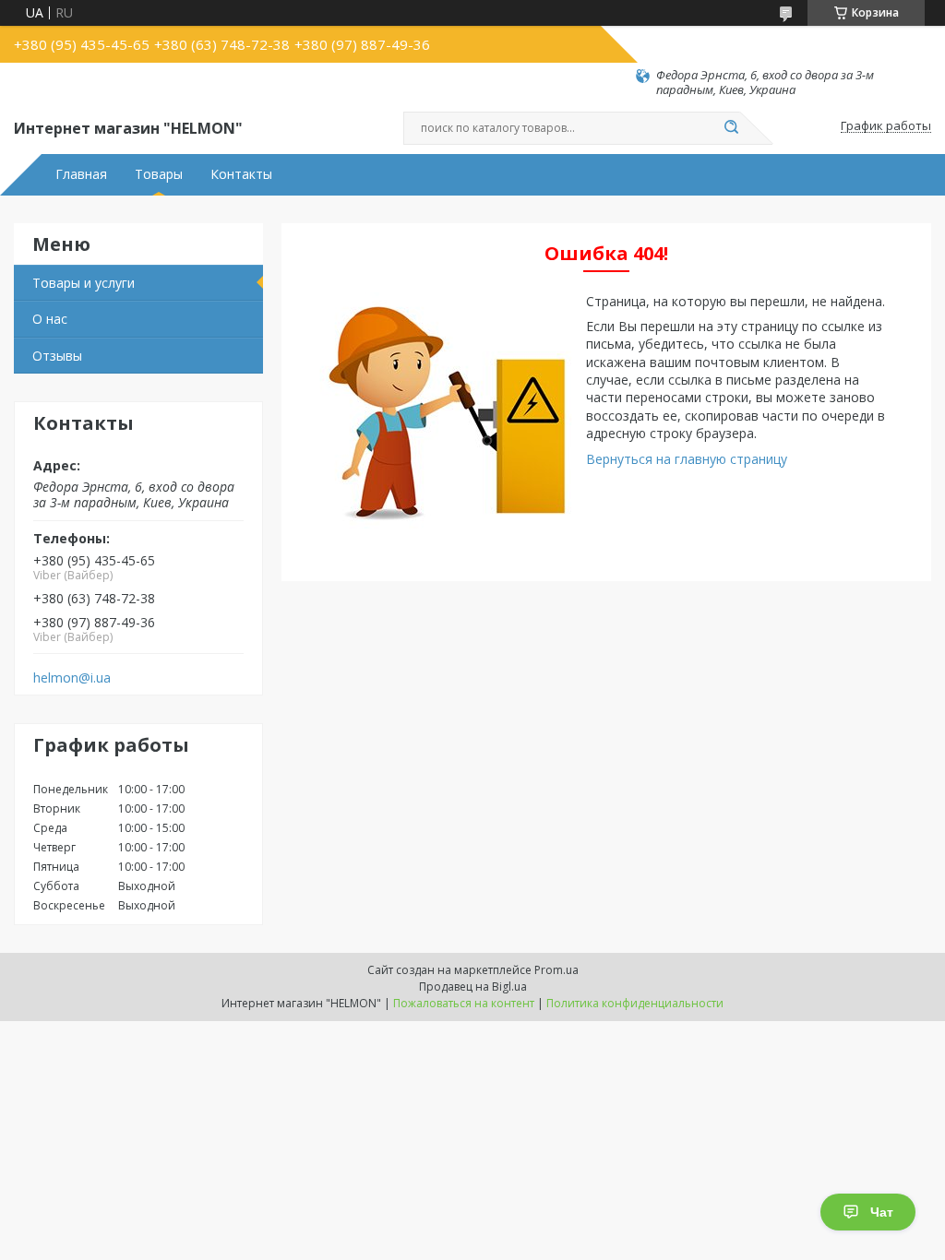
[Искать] (730, 128)
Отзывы (57, 355)
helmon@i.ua (72, 678)
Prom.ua (556, 970)
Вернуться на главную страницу (686, 459)
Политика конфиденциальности (635, 1003)
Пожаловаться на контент (463, 1003)
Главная (81, 174)
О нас (49, 318)
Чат (881, 1212)
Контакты (241, 174)
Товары (159, 174)
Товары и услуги (83, 282)
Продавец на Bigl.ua (473, 986)
